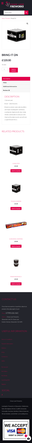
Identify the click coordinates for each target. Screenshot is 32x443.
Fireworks (7, 18)
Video (5, 82)
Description (6, 78)
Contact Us (5, 356)
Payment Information (7, 343)
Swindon (8, 413)
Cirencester (23, 408)
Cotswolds (5, 411)
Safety (3, 361)
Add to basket (13, 70)
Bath (3, 408)
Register (4, 384)
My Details (4, 375)
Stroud (3, 413)
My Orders (4, 371)
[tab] (16, 79)
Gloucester (18, 406)
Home (3, 18)
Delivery (4, 348)
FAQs (3, 352)
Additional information (10, 86)
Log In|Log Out (6, 380)
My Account (5, 367)
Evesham (10, 411)
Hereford (16, 411)
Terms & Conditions (7, 339)
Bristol (13, 408)
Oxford (21, 411)
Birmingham (8, 408)
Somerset (25, 411)
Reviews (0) (6, 90)
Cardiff (18, 408)
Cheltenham (25, 406)
